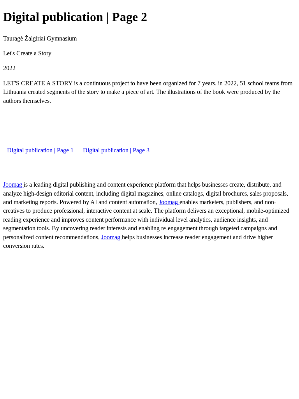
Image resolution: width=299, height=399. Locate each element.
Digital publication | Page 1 (40, 150)
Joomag (13, 184)
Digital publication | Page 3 (116, 150)
